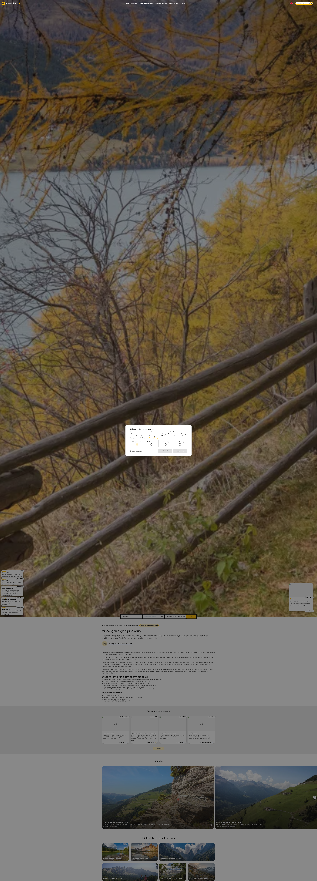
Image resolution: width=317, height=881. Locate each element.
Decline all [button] (165, 451)
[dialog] (158, 440)
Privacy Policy (153, 438)
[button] (136, 451)
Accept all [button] (180, 451)
